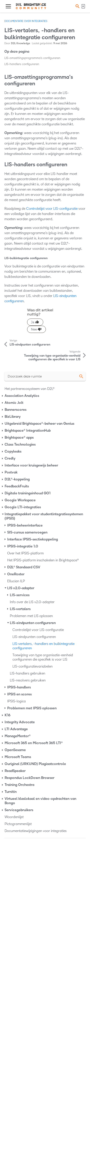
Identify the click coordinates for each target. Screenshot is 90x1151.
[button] (77, 6)
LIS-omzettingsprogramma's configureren (32, 58)
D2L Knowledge (20, 43)
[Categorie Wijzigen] (3, 396)
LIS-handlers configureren (21, 64)
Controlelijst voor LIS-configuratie (52, 208)
